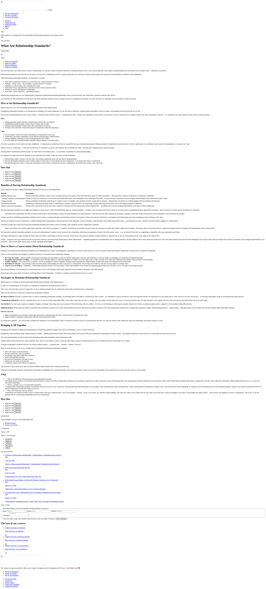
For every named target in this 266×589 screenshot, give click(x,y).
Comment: (5, 515)
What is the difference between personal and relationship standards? (29, 379)
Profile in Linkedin (11, 425)
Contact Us (8, 581)
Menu (50, 10)
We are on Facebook (11, 17)
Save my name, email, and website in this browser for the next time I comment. (29, 519)
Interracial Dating (10, 24)
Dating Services (10, 22)
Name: (4, 511)
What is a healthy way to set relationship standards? (24, 385)
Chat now (17, 172)
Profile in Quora (10, 423)
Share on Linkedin (11, 67)
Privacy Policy (10, 582)
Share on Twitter (10, 63)
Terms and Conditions (12, 584)
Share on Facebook (11, 61)
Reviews (8, 21)
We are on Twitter (11, 15)
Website (53, 511)
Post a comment (61, 519)
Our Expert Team (10, 579)
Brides (7, 26)
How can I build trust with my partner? (20, 391)
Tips (6, 28)
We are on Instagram (11, 13)
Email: (29, 511)
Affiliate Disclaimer (11, 586)
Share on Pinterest (11, 65)
